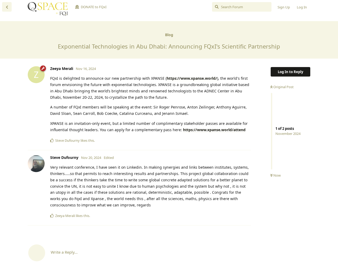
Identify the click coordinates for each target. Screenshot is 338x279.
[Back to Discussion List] (7, 7)
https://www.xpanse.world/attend (214, 129)
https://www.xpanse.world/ (192, 78)
